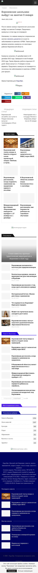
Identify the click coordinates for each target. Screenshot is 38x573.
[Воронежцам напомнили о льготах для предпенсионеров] (6, 267)
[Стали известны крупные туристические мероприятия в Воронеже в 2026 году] (19, 250)
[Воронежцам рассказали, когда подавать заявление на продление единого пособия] (11, 171)
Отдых (4, 430)
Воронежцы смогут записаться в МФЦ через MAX (24, 348)
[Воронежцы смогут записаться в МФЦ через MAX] (27, 143)
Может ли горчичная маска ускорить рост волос (22, 313)
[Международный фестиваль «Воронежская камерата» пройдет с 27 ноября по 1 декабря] (11, 198)
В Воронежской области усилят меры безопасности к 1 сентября (24, 366)
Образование (6, 434)
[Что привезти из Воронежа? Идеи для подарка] (6, 305)
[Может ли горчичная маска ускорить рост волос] (6, 314)
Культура (4, 426)
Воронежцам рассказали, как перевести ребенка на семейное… (23, 384)
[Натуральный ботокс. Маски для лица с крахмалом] (6, 296)
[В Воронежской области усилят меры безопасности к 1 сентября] (27, 171)
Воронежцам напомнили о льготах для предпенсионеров (24, 266)
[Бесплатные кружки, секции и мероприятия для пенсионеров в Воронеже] (6, 276)
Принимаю (11, 571)
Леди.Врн (19, 81)
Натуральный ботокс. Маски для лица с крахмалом (23, 295)
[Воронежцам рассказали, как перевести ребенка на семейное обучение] (27, 198)
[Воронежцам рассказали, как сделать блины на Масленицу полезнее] (6, 528)
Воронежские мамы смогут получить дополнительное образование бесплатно (22, 323)
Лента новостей (6, 422)
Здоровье (4, 443)
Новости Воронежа (7, 418)
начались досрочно (14, 39)
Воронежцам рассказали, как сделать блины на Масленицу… (23, 528)
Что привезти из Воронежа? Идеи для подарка (22, 304)
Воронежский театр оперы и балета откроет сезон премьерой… (23, 341)
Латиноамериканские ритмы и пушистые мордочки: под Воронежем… (23, 392)
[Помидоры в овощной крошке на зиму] (6, 537)
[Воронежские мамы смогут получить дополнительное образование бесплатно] (6, 323)
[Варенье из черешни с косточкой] (6, 545)
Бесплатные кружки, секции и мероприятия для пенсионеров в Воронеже (24, 276)
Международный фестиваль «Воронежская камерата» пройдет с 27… (23, 375)
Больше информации (25, 571)
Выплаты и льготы (7, 438)
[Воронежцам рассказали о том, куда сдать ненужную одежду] (6, 287)
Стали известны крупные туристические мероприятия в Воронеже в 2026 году (19, 256)
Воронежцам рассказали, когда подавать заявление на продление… (24, 358)
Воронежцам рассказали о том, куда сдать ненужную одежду (24, 286)
